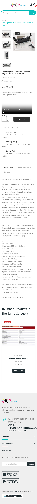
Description (8, 168)
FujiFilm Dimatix (19, 355)
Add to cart (22, 119)
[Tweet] (13, 127)
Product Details (24, 168)
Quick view (18, 338)
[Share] (8, 127)
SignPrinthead (14, 491)
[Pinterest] (17, 127)
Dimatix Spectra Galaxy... (18, 358)
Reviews (7, 172)
